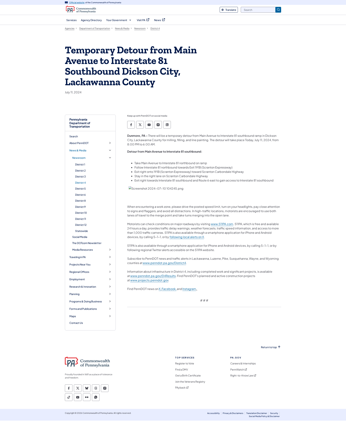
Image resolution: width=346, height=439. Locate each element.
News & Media (77, 150)
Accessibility (213, 413)
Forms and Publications (83, 308)
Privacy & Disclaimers (233, 413)
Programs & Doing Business (85, 301)
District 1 (80, 164)
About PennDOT (78, 143)
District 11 (80, 218)
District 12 (80, 224)
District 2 (80, 170)
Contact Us (76, 322)
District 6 (80, 194)
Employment (77, 279)
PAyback (180, 387)
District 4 (80, 182)
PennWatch (237, 369)
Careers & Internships (243, 363)
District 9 (80, 206)
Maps (72, 316)
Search (73, 136)
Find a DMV (181, 369)
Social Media (79, 236)
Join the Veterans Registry (190, 381)
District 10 (81, 212)
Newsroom (79, 157)
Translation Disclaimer (256, 413)
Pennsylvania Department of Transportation (79, 123)
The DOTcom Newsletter (86, 243)
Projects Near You (79, 264)
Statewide (81, 230)
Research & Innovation (82, 286)
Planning (74, 294)
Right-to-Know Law (241, 375)
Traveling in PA (77, 257)
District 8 (80, 200)
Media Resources (82, 249)
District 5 (80, 188)
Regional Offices (79, 271)
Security (274, 413)
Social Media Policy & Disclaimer (264, 416)
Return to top (269, 347)
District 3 (80, 176)
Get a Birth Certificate (188, 375)
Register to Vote (184, 363)
